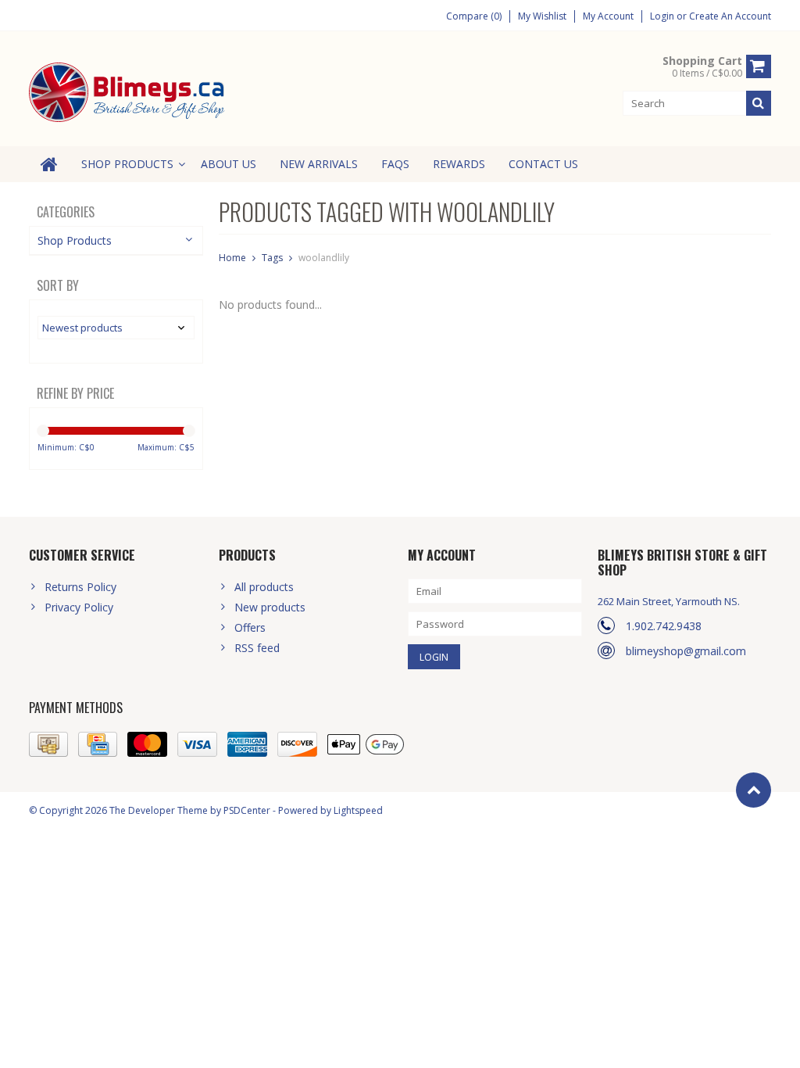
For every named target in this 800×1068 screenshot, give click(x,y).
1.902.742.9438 (664, 625)
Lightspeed (358, 810)
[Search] (758, 103)
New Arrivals (319, 163)
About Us (228, 163)
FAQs (395, 163)
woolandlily (323, 257)
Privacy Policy (79, 607)
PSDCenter (246, 810)
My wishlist (542, 16)
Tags (272, 257)
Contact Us (543, 163)
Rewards (459, 163)
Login (663, 16)
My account (608, 16)
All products (264, 586)
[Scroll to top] (753, 790)
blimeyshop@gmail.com (686, 650)
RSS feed (257, 647)
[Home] (49, 164)
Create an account (730, 16)
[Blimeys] (128, 91)
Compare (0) (474, 16)
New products (269, 607)
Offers (250, 627)
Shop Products (127, 163)
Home (232, 257)
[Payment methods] (48, 744)
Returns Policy (80, 586)
